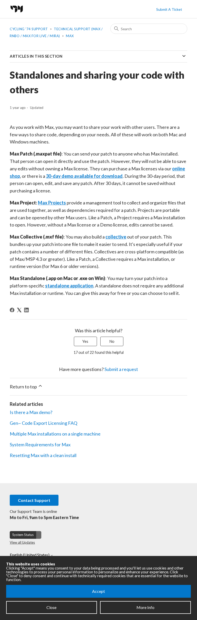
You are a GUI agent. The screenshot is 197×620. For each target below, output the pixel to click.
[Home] (18, 13)
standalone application (69, 285)
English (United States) (30, 555)
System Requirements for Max (40, 444)
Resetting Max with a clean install (43, 455)
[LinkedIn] (26, 310)
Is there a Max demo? (31, 412)
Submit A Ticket (169, 9)
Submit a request (121, 369)
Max (70, 36)
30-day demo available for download (84, 176)
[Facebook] (12, 310)
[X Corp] (19, 310)
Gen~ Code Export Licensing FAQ (43, 423)
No (111, 341)
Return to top (24, 386)
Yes (85, 341)
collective (115, 237)
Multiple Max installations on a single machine (55, 434)
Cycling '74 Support (29, 29)
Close (51, 607)
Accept (98, 591)
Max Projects (52, 202)
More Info (145, 607)
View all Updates (22, 542)
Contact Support (34, 500)
